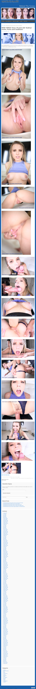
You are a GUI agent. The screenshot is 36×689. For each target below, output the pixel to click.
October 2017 (5, 610)
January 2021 (5, 574)
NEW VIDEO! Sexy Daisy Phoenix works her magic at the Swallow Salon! (13, 505)
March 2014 (5, 650)
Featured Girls (5, 673)
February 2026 (5, 518)
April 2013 (4, 660)
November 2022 (5, 554)
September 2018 (5, 600)
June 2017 (4, 614)
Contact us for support (16, 21)
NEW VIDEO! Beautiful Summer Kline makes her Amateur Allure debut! (13, 502)
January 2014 (5, 652)
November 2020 (5, 576)
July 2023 (4, 547)
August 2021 (5, 568)
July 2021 (4, 569)
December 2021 (5, 564)
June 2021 (4, 570)
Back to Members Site (9, 21)
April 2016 (4, 627)
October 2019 (5, 588)
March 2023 (5, 550)
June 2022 (4, 559)
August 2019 (5, 590)
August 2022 (5, 557)
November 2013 (5, 654)
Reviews (4, 678)
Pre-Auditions (5, 677)
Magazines (4, 675)
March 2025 (5, 528)
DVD (4, 671)
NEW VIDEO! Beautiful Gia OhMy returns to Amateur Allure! (11, 503)
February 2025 (5, 529)
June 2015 (4, 636)
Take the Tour (25, 21)
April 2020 (4, 583)
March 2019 (5, 595)
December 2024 (5, 531)
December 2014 (5, 642)
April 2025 (4, 527)
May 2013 (4, 659)
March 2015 (5, 639)
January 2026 (5, 519)
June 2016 (4, 625)
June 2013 (4, 658)
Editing (4, 672)
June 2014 (4, 647)
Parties (4, 676)
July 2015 (4, 635)
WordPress (16, 688)
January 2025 (5, 530)
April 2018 (4, 605)
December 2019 (5, 586)
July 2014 (4, 646)
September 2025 (5, 523)
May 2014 (4, 648)
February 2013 (5, 662)
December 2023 (5, 542)
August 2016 (5, 623)
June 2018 (4, 603)
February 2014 (5, 651)
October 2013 (5, 655)
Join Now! (21, 21)
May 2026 (4, 515)
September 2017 (5, 611)
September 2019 (5, 589)
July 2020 (4, 580)
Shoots (4, 679)
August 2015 (5, 634)
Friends (4, 674)
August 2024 (5, 535)
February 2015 (5, 640)
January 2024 (5, 541)
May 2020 (4, 582)
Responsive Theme (10, 688)
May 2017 (4, 615)
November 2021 (5, 565)
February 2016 (5, 629)
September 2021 (5, 567)
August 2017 (5, 612)
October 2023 (5, 544)
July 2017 (4, 613)
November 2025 (5, 521)
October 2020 (5, 577)
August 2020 (5, 579)
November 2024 (5, 532)
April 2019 (4, 594)
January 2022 (5, 563)
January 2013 (5, 663)
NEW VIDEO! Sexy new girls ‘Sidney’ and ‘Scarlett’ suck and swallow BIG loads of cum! (22, 478)
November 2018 (5, 598)
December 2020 (5, 575)
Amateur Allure (4, 688)
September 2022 (5, 556)
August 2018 (5, 601)
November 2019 (5, 587)
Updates (4, 25)
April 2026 (4, 516)
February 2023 (5, 551)
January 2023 (5, 552)
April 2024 (4, 538)
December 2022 (5, 553)
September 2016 (5, 622)
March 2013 (5, 661)
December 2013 (5, 653)
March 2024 (5, 539)
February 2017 (5, 618)
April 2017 (4, 616)
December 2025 (5, 520)
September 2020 (5, 578)
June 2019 (4, 592)
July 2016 (4, 624)
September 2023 (5, 545)
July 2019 (4, 591)
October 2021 (5, 566)
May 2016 (4, 626)
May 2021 (4, 571)
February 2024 (5, 540)
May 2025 (4, 526)
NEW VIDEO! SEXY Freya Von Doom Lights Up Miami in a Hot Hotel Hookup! (14, 506)
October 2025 (5, 522)
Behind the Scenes (6, 670)
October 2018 (5, 599)
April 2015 (4, 638)
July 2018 (4, 602)
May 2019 (4, 593)
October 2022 (5, 555)
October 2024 (5, 533)
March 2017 (5, 617)
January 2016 (5, 630)
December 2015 (5, 631)
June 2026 (4, 514)
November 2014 (5, 643)
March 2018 (5, 606)
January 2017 (5, 619)
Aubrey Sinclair (6, 479)
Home (2, 25)
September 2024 (5, 534)
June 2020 (4, 581)
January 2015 (5, 641)
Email (3, 489)
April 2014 (4, 649)
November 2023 (5, 543)
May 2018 (4, 604)
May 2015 (4, 637)
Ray (8, 31)
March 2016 (5, 628)
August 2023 (5, 546)
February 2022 (5, 562)
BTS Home (3, 21)
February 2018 (5, 607)
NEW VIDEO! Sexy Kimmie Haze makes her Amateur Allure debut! (12, 504)
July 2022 (4, 558)
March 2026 (5, 517)
